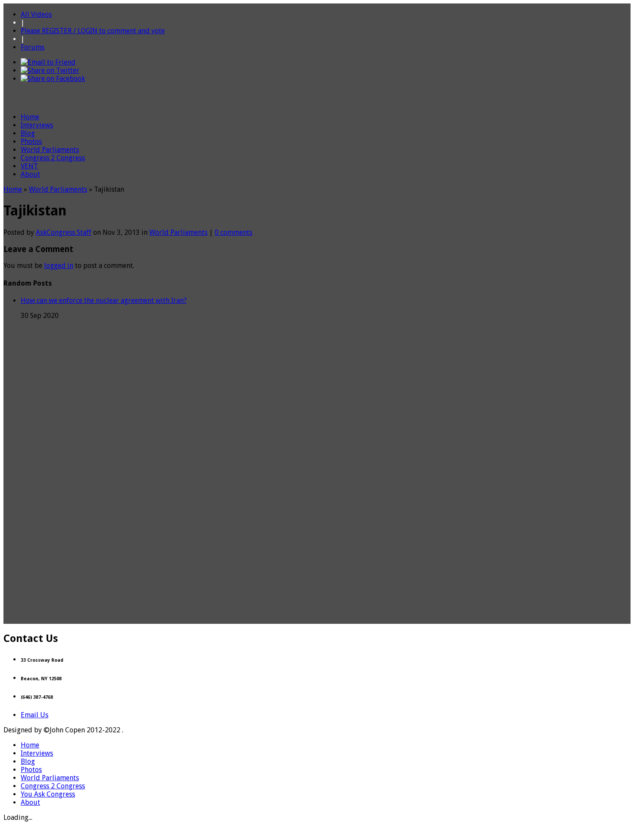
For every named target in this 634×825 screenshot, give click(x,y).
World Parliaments (50, 150)
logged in (58, 266)
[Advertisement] (317, 604)
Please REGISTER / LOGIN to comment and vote (93, 31)
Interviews (37, 125)
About (30, 174)
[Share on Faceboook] (53, 79)
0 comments (233, 232)
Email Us (34, 715)
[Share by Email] (48, 62)
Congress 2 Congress (53, 158)
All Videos (36, 14)
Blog (28, 133)
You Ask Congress (48, 794)
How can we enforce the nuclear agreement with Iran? (104, 300)
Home (30, 117)
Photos (31, 141)
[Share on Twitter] (50, 70)
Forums (32, 47)
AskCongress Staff (63, 232)
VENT (29, 166)
